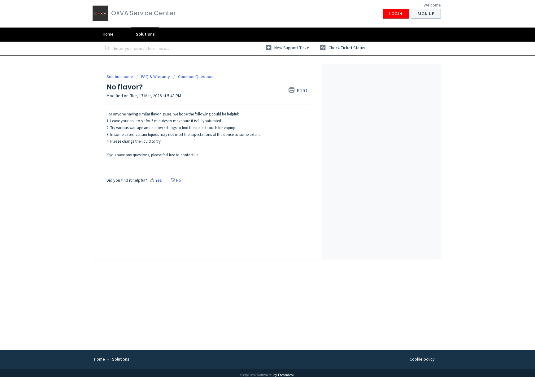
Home (108, 34)
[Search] (107, 48)
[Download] (256, 108)
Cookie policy (422, 359)
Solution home (120, 76)
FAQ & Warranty (155, 76)
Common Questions (196, 76)
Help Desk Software (256, 374)
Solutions (145, 34)
